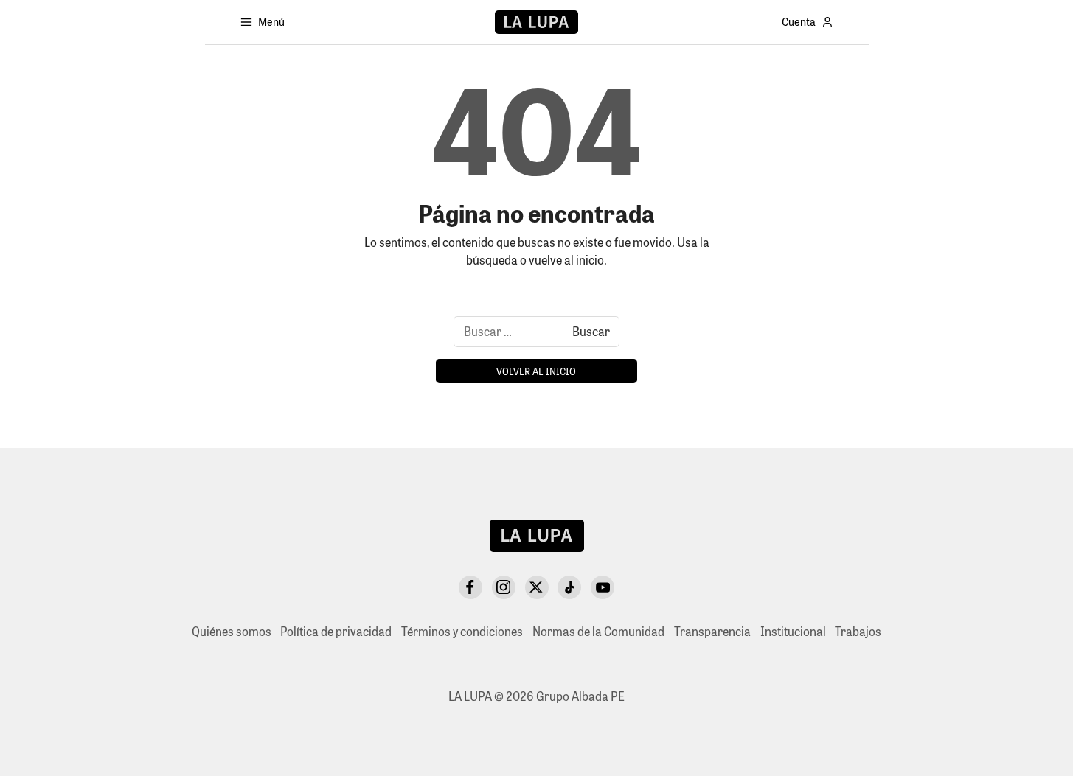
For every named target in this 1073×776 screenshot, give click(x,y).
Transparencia (712, 631)
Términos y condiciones (462, 631)
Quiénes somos (231, 631)
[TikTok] (569, 587)
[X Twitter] (537, 587)
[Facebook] (470, 587)
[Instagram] (503, 587)
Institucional (793, 631)
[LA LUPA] (536, 22)
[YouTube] (602, 587)
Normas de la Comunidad (598, 631)
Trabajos (858, 631)
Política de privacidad (336, 631)
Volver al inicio (536, 371)
